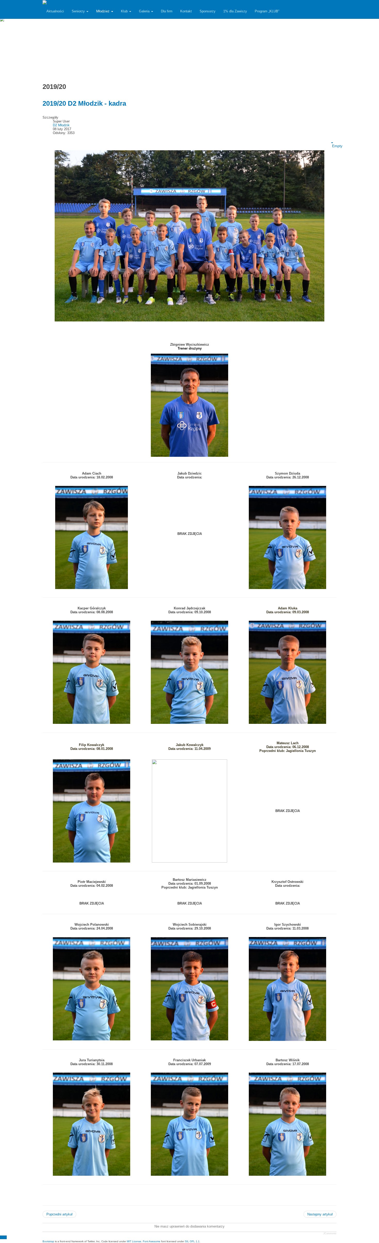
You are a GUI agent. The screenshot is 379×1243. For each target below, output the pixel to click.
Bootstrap (48, 1241)
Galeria (145, 11)
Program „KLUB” (267, 11)
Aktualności (55, 11)
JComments (329, 1233)
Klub (125, 11)
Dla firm (166, 11)
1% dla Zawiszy (235, 11)
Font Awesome (151, 1241)
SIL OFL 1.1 (192, 1241)
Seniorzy (79, 11)
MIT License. (134, 1241)
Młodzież (103, 11)
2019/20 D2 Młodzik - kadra (84, 103)
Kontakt (186, 11)
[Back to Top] (3, 1237)
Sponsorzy (208, 11)
